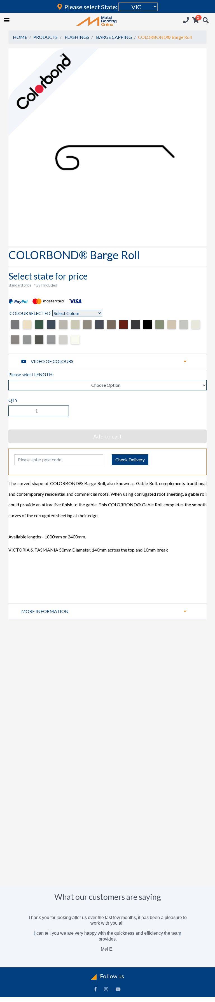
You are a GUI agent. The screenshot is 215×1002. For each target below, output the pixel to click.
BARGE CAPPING (114, 37)
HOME (20, 37)
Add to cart (107, 436)
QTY (13, 400)
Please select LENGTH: (31, 374)
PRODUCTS (45, 37)
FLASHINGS (77, 37)
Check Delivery (130, 459)
